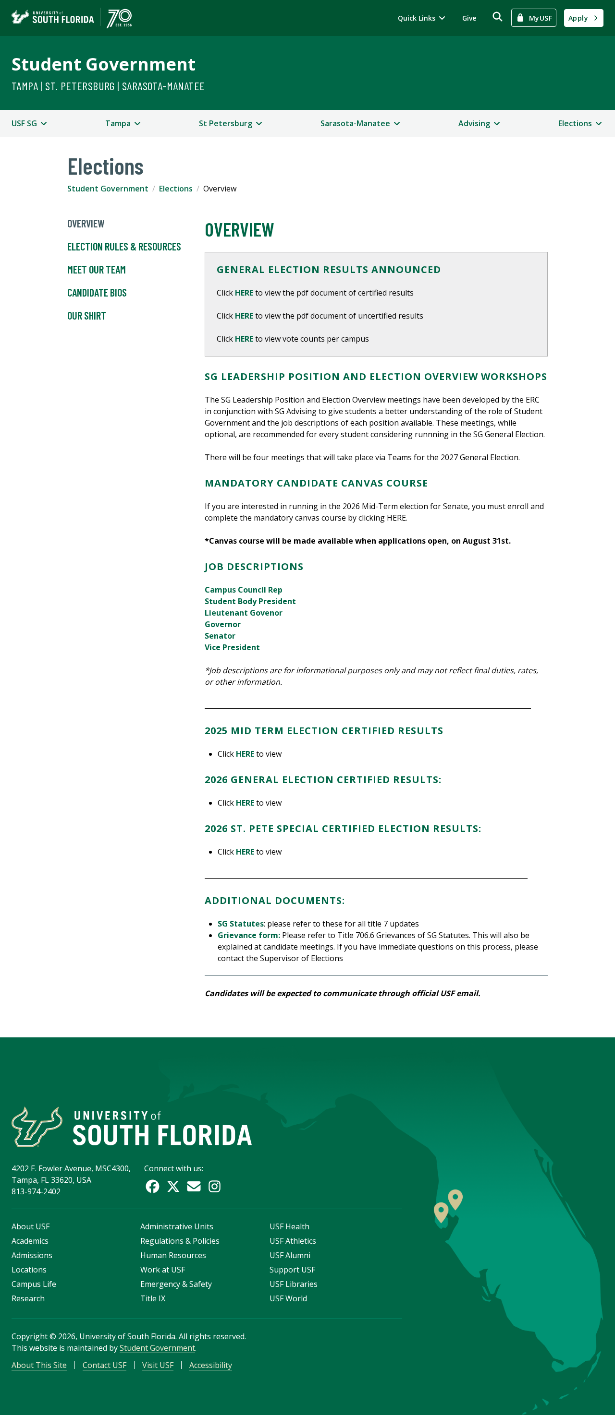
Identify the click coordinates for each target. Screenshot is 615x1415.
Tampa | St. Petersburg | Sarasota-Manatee (108, 86)
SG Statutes (241, 923)
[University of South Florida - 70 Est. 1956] (72, 18)
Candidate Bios (97, 292)
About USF (30, 1226)
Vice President (232, 647)
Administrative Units (176, 1226)
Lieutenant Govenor (244, 612)
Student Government (104, 64)
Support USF (292, 1269)
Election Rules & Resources (124, 246)
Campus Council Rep (244, 589)
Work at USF (162, 1269)
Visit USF (157, 1365)
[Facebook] (152, 1186)
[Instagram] (214, 1186)
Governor (223, 624)
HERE (244, 292)
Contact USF (104, 1365)
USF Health (289, 1226)
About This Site (39, 1365)
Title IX (152, 1298)
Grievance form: (249, 935)
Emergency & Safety (176, 1284)
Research (28, 1298)
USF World (288, 1298)
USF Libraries (294, 1284)
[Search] (498, 17)
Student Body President (250, 601)
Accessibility (210, 1365)
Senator (220, 635)
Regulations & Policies (180, 1241)
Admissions (32, 1255)
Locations (29, 1269)
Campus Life (34, 1284)
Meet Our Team (96, 269)
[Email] (193, 1186)
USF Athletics (293, 1241)
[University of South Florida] (132, 1126)
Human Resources (173, 1255)
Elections (176, 188)
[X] (173, 1186)
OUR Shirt (86, 315)
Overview (86, 223)
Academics (30, 1241)
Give (469, 18)
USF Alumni (290, 1255)
